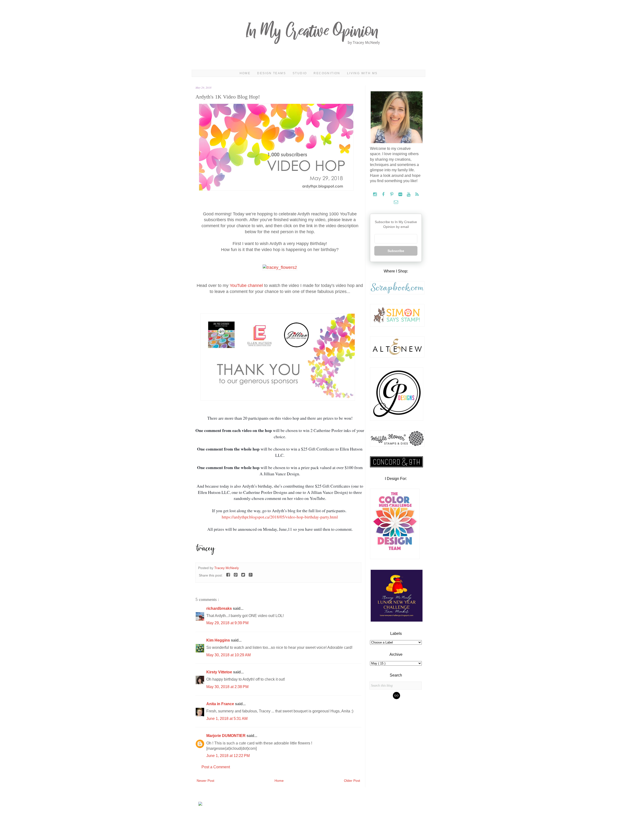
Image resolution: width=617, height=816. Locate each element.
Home (245, 73)
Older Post (352, 781)
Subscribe (396, 251)
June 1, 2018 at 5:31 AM (227, 718)
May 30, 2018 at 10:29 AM (228, 655)
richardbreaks (219, 608)
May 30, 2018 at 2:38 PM (227, 687)
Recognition (327, 73)
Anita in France (220, 704)
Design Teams (271, 73)
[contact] (396, 202)
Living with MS (362, 73)
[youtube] (409, 194)
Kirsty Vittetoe (219, 672)
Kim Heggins (218, 640)
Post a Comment (215, 767)
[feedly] (417, 194)
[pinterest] (392, 194)
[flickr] (400, 194)
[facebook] (384, 194)
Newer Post (205, 781)
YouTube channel (246, 285)
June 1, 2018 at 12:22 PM (228, 756)
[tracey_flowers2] (279, 267)
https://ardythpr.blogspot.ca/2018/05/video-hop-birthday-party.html (280, 517)
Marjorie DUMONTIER (226, 736)
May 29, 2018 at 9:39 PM (227, 623)
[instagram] (375, 194)
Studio (300, 73)
